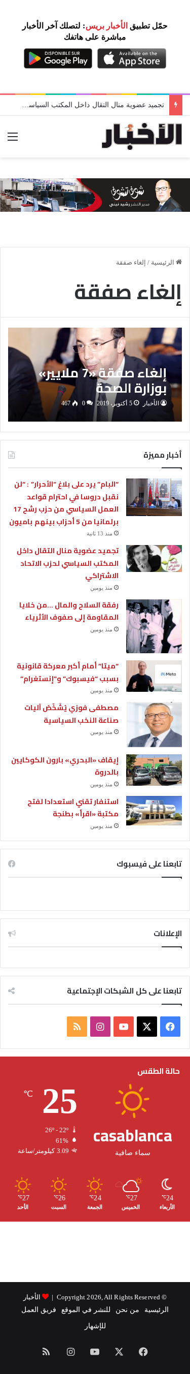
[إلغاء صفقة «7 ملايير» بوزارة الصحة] (94, 375)
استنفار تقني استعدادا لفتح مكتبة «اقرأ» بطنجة (73, 808)
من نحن (127, 1310)
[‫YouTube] (123, 1026)
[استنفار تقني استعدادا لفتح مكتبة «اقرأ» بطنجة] (154, 810)
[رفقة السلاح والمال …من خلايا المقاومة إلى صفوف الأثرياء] (154, 626)
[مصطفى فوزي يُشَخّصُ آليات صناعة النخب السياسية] (154, 724)
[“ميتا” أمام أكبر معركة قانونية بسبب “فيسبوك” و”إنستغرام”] (154, 676)
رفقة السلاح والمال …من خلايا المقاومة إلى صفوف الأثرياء (69, 611)
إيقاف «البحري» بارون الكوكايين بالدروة (65, 766)
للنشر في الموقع (85, 1310)
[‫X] (147, 1026)
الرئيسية (163, 262)
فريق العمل (38, 1310)
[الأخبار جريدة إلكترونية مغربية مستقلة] (141, 136)
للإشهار (95, 1326)
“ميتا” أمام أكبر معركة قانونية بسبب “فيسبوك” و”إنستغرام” (68, 672)
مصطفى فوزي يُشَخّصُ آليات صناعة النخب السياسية (71, 714)
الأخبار (151, 403)
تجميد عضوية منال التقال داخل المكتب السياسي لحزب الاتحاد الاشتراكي (68, 563)
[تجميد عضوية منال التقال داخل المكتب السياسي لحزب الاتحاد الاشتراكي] (154, 558)
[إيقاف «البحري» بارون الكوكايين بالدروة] (154, 770)
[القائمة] (13, 140)
